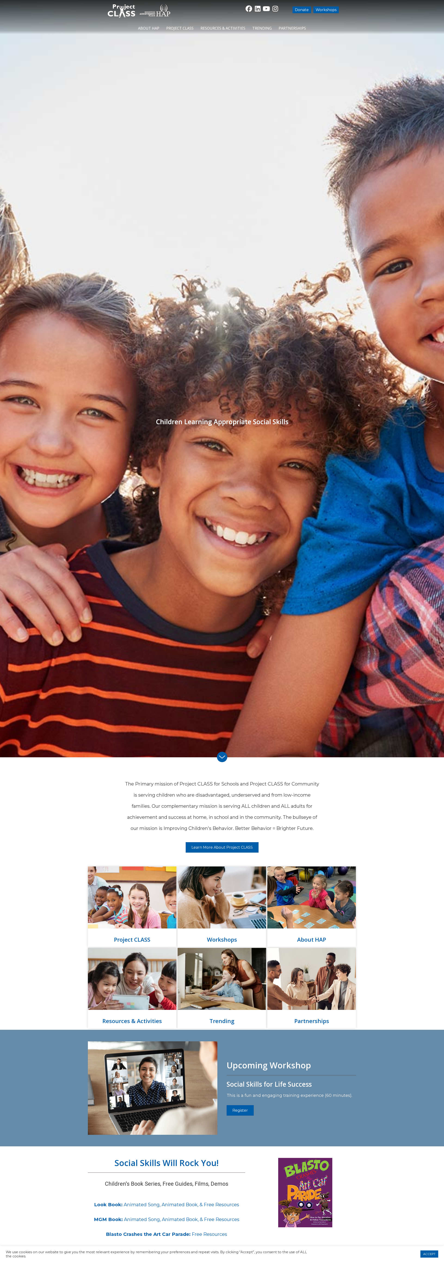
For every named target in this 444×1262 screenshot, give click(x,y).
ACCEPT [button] (429, 1254)
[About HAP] (311, 906)
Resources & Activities (222, 28)
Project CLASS (180, 28)
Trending (262, 28)
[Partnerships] (311, 988)
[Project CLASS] (132, 906)
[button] (249, 9)
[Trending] (222, 988)
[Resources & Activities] (132, 988)
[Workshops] (222, 906)
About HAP (148, 28)
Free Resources (166, 1234)
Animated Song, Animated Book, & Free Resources (166, 1204)
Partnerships (292, 28)
